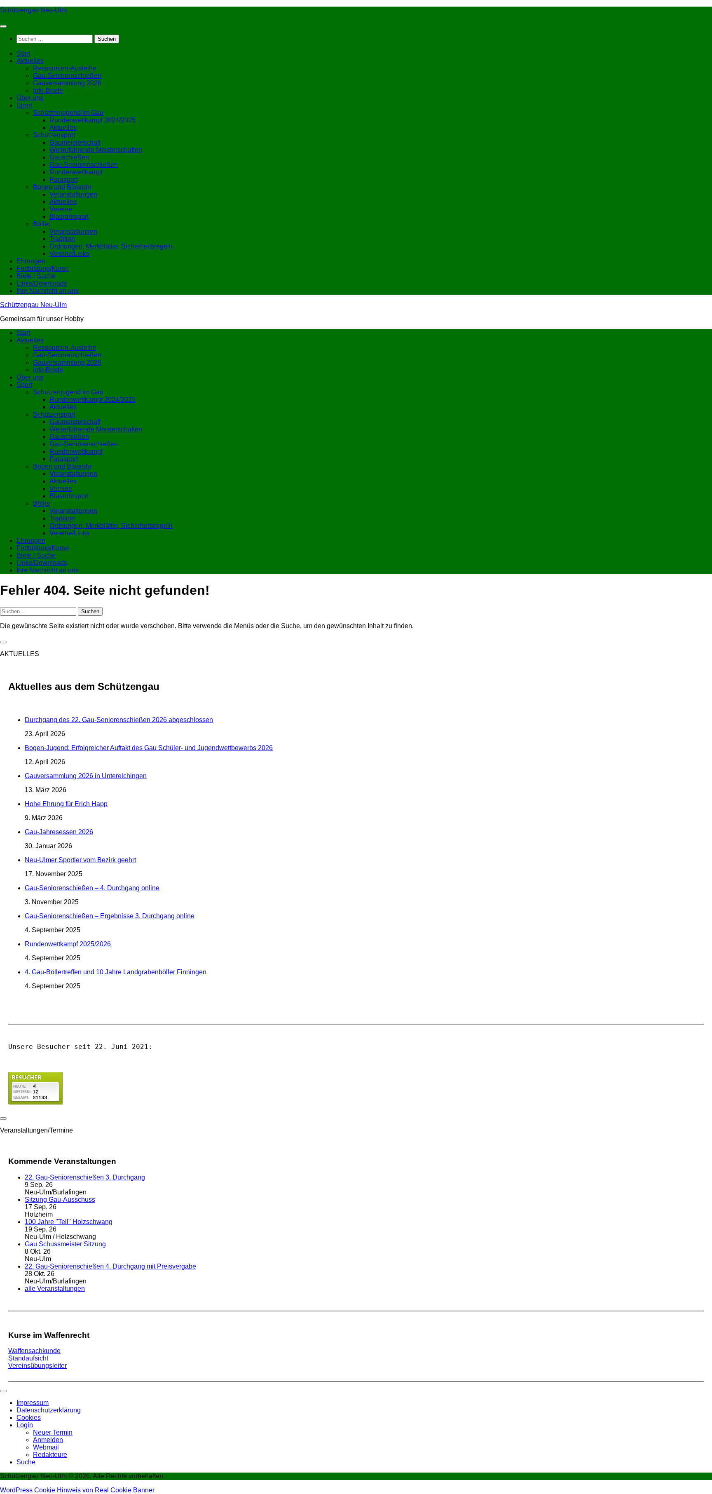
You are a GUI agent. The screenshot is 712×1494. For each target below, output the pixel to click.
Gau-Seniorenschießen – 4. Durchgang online (92, 887)
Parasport (63, 179)
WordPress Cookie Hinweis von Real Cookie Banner (77, 1490)
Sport (24, 105)
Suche (25, 1462)
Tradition (62, 238)
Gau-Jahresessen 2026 (59, 831)
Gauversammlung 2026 (67, 83)
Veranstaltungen (73, 194)
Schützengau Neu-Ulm (33, 10)
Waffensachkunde (34, 1350)
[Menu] (3, 26)
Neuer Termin (53, 1432)
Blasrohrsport (69, 216)
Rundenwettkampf (76, 172)
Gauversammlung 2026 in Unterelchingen (86, 775)
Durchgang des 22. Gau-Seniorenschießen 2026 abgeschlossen (119, 719)
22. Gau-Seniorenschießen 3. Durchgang (85, 1177)
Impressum (32, 1402)
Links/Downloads (41, 283)
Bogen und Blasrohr (62, 186)
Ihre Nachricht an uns (47, 290)
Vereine (60, 209)
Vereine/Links (69, 253)
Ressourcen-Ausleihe (64, 68)
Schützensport (54, 134)
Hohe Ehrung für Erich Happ (66, 803)
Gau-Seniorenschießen (67, 75)
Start (23, 53)
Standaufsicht (28, 1358)
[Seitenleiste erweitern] (3, 642)
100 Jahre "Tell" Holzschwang (68, 1221)
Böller (41, 224)
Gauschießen (69, 157)
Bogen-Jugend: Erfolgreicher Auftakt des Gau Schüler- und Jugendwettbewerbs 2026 (149, 747)
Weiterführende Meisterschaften (95, 149)
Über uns (29, 97)
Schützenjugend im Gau (68, 112)
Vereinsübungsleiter (37, 1365)
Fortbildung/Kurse (42, 268)
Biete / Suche (36, 275)
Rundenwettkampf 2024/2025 (92, 120)
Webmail (46, 1447)
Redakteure (50, 1454)
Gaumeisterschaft (75, 142)
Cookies (28, 1417)
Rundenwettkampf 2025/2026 (68, 944)
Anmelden (48, 1439)
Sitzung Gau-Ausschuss (60, 1199)
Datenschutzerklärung (48, 1410)
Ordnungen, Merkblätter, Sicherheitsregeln (111, 246)
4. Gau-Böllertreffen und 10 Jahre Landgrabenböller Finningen (115, 972)
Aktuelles (30, 60)
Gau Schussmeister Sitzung (65, 1244)
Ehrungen (30, 261)
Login (24, 1424)
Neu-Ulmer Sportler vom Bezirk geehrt (80, 859)
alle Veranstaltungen (55, 1288)
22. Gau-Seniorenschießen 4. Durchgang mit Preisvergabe (110, 1266)
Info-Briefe (48, 90)
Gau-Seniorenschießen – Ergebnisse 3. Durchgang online (109, 915)
